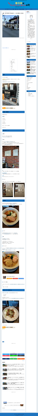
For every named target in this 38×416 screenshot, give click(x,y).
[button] (35, 41)
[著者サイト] (6, 358)
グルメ (27, 81)
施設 (27, 86)
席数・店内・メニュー (31, 94)
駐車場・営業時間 (30, 93)
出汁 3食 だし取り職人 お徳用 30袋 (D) (10, 276)
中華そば (12, 66)
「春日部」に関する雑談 (29, 77)
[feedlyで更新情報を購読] (13, 358)
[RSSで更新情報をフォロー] (21, 358)
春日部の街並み (28, 87)
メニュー (12, 65)
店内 (11, 64)
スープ (12, 67)
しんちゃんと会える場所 (29, 82)
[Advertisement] (13, 42)
